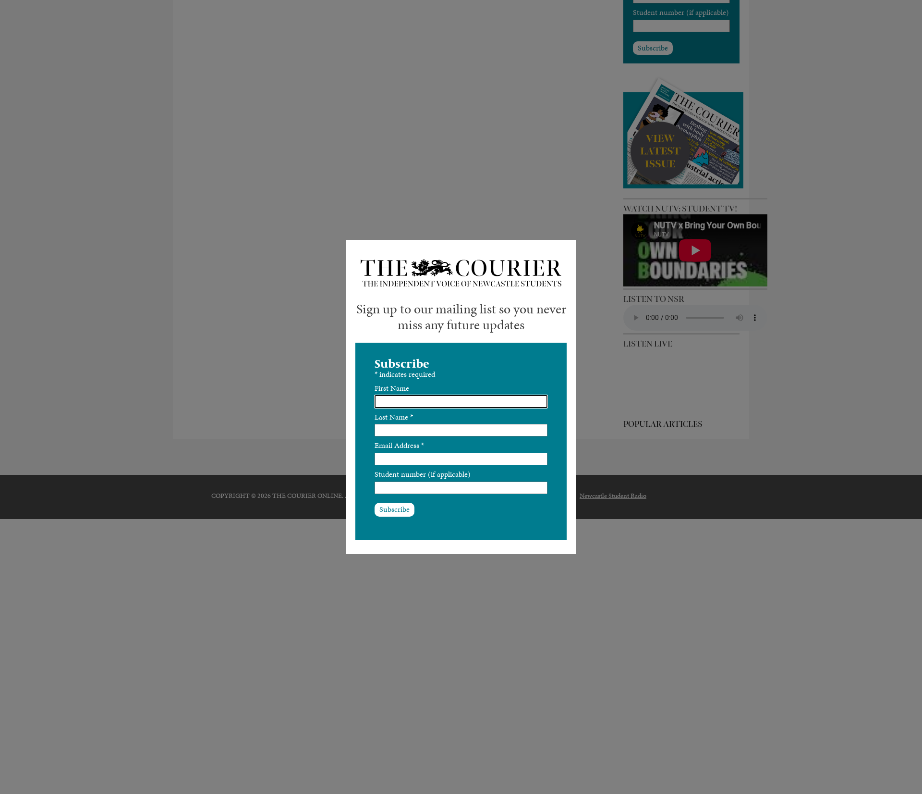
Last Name (394, 416)
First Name (392, 388)
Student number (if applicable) (423, 474)
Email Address (399, 445)
